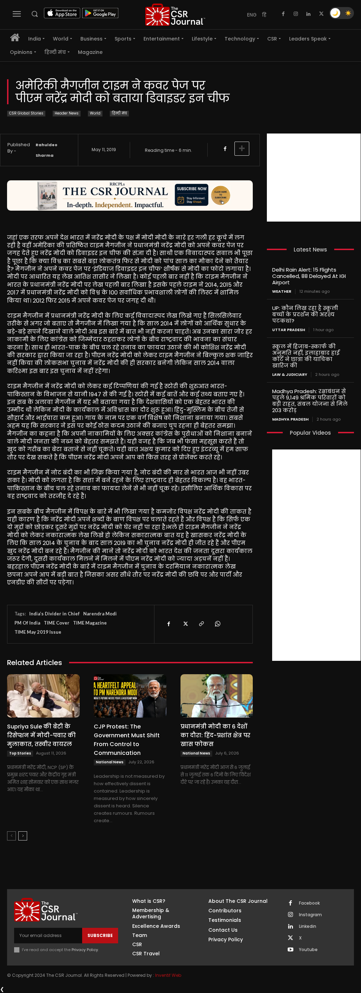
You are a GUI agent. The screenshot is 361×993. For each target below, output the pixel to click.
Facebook (309, 903)
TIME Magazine (90, 623)
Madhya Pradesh (290, 419)
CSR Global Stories (26, 113)
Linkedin (307, 926)
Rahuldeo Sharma (46, 150)
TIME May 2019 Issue (37, 632)
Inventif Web (168, 975)
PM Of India (27, 623)
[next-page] (22, 835)
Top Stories (20, 753)
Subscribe (100, 935)
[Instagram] (296, 14)
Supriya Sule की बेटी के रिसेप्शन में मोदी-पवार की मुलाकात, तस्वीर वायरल (41, 735)
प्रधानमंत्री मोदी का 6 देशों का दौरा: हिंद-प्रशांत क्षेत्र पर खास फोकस (215, 735)
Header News (67, 113)
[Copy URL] (201, 624)
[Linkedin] (308, 14)
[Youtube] (290, 950)
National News (109, 762)
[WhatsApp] (217, 624)
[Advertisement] (314, 178)
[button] (34, 13)
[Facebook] (283, 14)
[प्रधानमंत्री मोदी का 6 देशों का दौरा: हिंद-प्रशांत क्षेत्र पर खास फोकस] (216, 696)
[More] (241, 149)
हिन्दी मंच (119, 113)
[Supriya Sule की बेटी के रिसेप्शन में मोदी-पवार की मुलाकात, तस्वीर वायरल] (43, 696)
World (95, 113)
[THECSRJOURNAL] (175, 15)
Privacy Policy (85, 949)
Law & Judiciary (289, 374)
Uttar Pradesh (288, 330)
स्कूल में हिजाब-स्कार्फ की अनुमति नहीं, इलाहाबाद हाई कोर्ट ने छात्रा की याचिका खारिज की (305, 356)
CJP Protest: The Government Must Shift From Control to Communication (127, 739)
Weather (281, 291)
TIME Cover (56, 623)
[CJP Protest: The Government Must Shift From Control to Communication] (130, 696)
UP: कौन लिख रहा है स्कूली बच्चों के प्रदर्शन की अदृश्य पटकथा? (305, 314)
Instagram (310, 915)
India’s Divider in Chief (54, 613)
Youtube (308, 949)
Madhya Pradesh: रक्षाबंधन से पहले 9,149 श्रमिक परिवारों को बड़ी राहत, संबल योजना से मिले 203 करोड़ (310, 400)
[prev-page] (11, 835)
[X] (321, 14)
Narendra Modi (100, 613)
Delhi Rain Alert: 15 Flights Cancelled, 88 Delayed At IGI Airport (309, 276)
